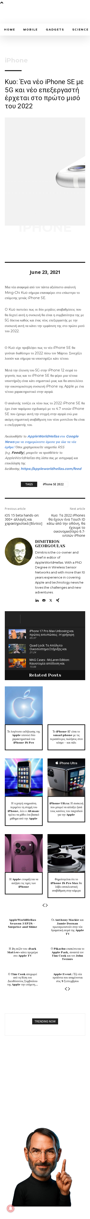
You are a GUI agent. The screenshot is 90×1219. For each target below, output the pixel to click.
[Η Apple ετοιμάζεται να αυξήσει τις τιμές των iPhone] (24, 853)
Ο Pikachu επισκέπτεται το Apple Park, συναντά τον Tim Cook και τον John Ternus (67, 954)
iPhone (16, 60)
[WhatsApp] (43, 248)
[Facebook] (9, 248)
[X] (20, 248)
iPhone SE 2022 (53, 484)
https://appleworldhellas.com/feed (51, 469)
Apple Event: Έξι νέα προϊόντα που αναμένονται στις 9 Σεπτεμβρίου (68, 978)
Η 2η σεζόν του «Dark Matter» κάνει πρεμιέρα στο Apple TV (22, 952)
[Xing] (58, 599)
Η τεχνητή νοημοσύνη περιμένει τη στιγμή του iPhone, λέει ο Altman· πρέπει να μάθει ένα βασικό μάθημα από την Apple (24, 811)
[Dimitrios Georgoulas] (19, 570)
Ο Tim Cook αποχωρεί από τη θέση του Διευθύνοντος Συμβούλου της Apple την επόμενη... (22, 979)
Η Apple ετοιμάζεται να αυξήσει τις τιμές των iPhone (23, 883)
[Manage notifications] (10, 1208)
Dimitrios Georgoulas (50, 543)
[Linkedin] (37, 599)
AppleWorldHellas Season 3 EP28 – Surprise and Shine (22, 923)
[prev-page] (43, 905)
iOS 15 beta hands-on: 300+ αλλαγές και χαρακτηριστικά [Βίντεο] (23, 519)
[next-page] (46, 905)
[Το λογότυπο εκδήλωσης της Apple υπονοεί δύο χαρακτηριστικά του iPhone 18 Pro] (24, 705)
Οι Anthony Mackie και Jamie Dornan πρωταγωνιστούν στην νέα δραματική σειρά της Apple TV (67, 927)
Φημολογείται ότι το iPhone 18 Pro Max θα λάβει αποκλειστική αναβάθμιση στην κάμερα (66, 885)
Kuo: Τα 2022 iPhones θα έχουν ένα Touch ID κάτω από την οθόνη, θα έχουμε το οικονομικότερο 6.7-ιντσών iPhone (66, 525)
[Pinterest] (31, 248)
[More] (54, 248)
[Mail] (44, 599)
